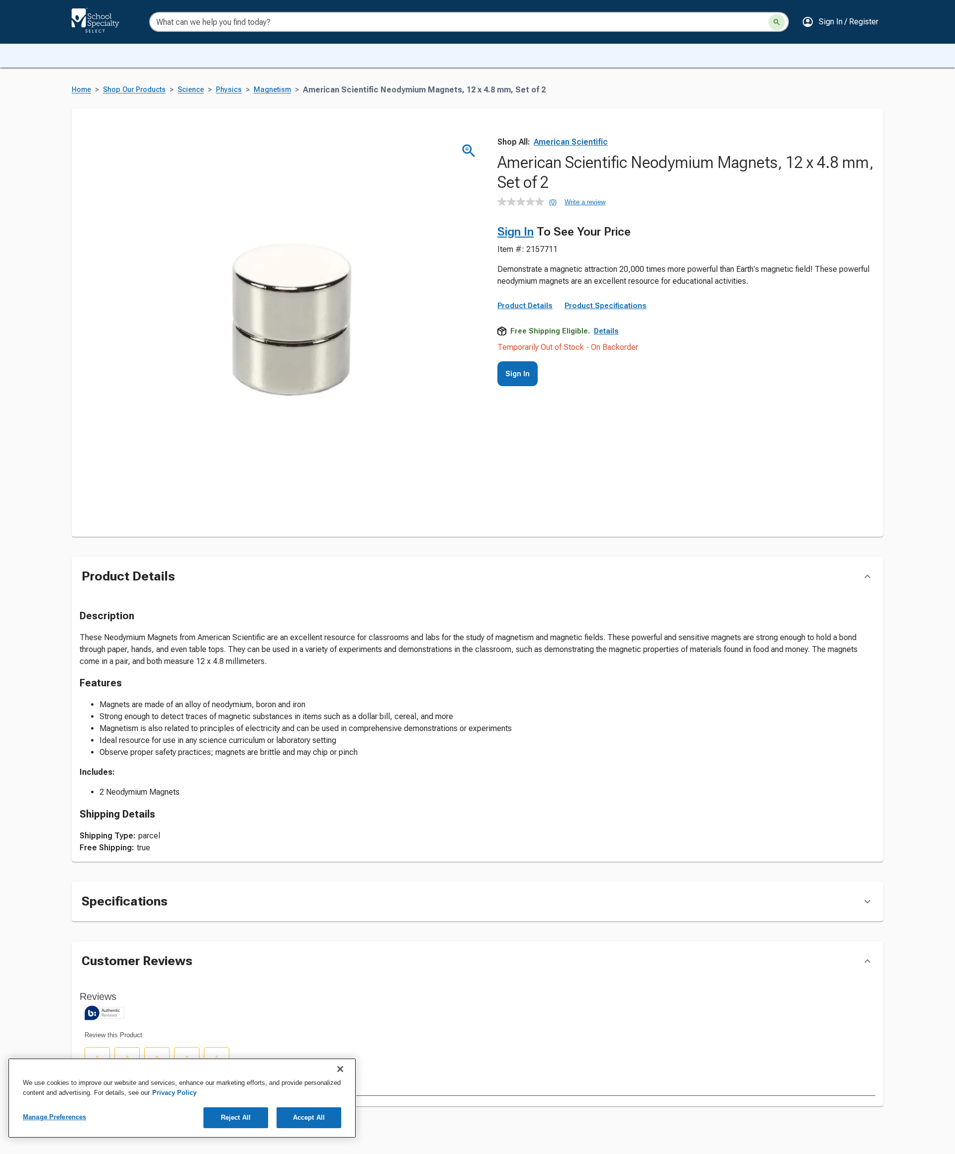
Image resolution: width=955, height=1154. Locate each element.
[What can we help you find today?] (776, 22)
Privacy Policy (174, 1092)
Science (191, 89)
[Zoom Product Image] (468, 150)
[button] (840, 22)
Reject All (236, 1117)
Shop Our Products (134, 89)
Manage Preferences (54, 1117)
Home (81, 89)
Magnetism (272, 89)
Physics (229, 89)
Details (606, 331)
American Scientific (571, 142)
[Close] (340, 1069)
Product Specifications (606, 305)
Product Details (525, 305)
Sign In (515, 232)
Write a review (585, 202)
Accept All (309, 1117)
